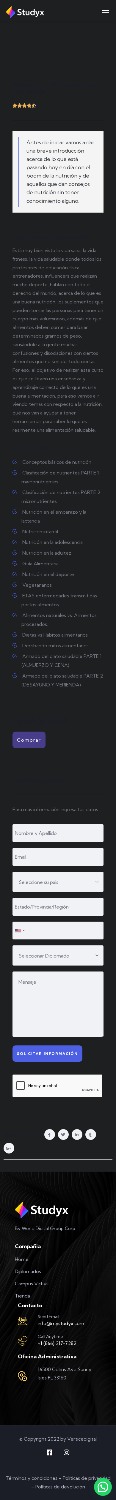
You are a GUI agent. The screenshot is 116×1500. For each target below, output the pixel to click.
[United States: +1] (19, 930)
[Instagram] (66, 1452)
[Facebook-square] (49, 1452)
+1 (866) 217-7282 (57, 1343)
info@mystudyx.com (61, 1323)
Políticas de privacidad (87, 1478)
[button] (103, 1487)
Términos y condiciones (31, 1478)
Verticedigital (82, 1439)
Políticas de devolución (60, 1487)
